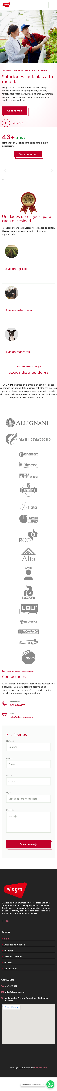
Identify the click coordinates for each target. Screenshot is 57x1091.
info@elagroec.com (21, 717)
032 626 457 (17, 705)
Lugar (8, 792)
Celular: (9, 775)
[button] (5, 170)
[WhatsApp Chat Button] (50, 1084)
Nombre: (10, 741)
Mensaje (10, 810)
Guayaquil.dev (40, 1067)
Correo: (9, 758)
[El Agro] (6, 5)
